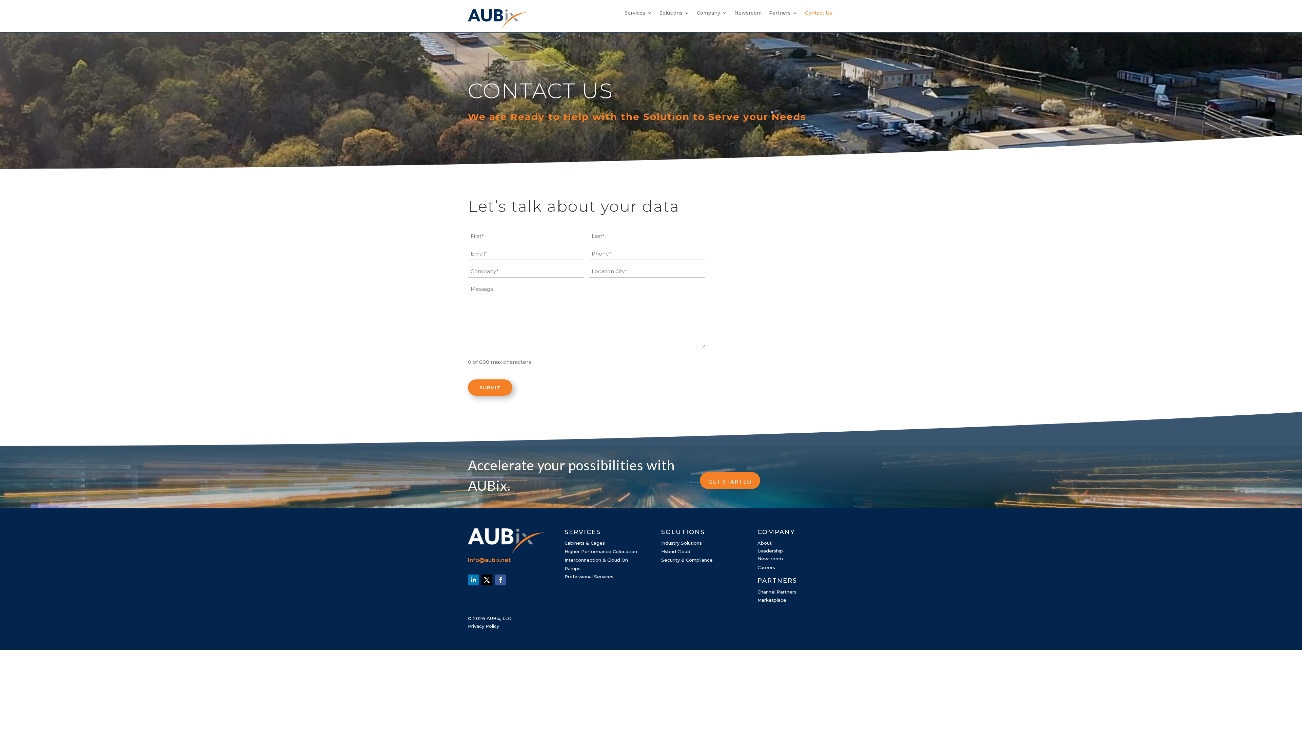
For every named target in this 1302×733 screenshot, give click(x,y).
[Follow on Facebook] (500, 580)
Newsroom (748, 13)
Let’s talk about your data (573, 206)
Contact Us (818, 13)
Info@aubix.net (489, 560)
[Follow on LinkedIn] (473, 580)
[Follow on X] (486, 580)
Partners (780, 13)
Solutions (671, 13)
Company (708, 13)
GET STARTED (730, 481)
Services (635, 13)
